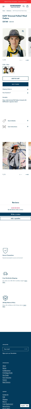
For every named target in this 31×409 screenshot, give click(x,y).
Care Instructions (12, 126)
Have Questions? (7, 92)
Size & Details (12, 121)
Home (4, 10)
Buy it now (15, 84)
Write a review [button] (15, 214)
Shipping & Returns (7, 89)
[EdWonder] (15, 6)
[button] (24, 405)
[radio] (6, 69)
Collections (9, 10)
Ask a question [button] (15, 218)
